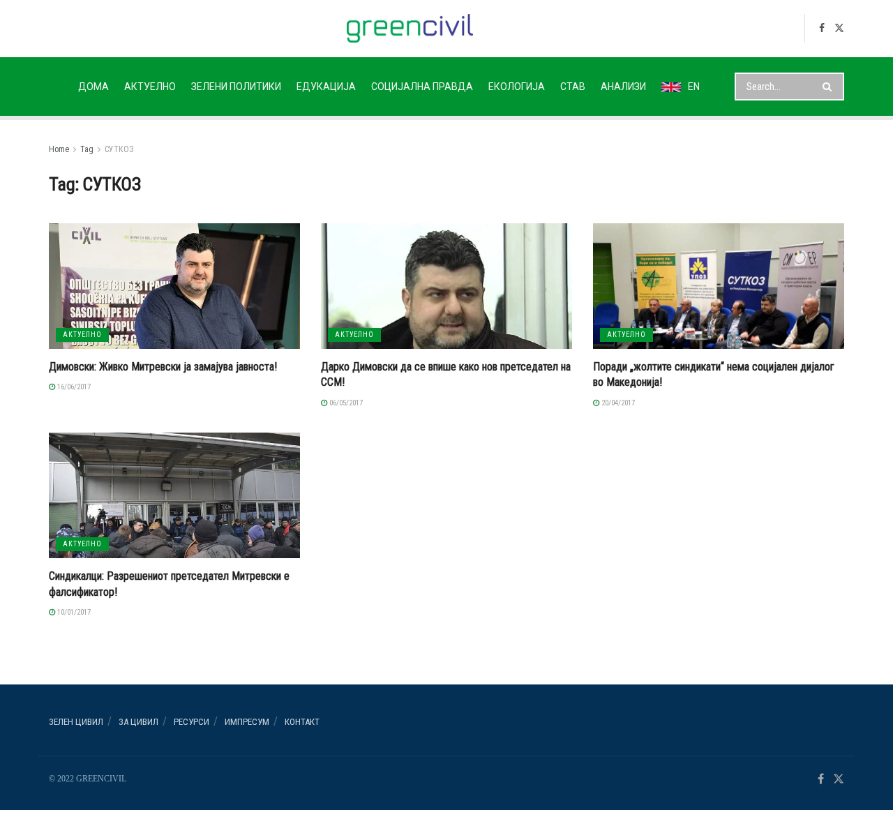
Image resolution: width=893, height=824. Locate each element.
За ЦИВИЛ (138, 722)
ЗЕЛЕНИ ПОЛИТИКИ (236, 86)
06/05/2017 (345, 402)
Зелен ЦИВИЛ (76, 722)
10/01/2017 (73, 612)
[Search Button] (830, 86)
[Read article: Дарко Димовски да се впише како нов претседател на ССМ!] (446, 286)
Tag (86, 149)
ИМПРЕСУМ (247, 722)
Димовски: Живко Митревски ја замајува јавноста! (163, 366)
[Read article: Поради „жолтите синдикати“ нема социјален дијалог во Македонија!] (718, 286)
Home (59, 149)
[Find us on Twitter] (839, 28)
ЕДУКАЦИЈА (326, 86)
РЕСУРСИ (191, 722)
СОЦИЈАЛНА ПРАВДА (422, 86)
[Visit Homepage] (410, 28)
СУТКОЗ (119, 149)
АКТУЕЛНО (150, 86)
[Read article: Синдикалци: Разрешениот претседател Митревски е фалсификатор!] (174, 495)
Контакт (302, 722)
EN (694, 86)
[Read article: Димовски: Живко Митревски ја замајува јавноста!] (174, 286)
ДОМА (93, 86)
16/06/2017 (73, 386)
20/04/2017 (617, 402)
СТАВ (572, 86)
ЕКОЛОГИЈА (516, 86)
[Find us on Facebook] (822, 28)
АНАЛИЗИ (623, 86)
